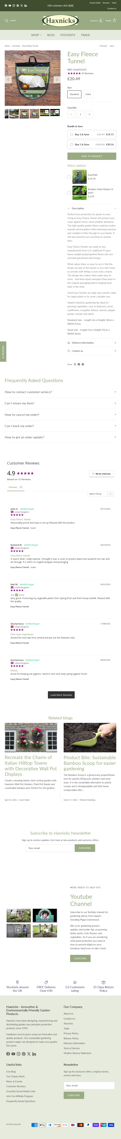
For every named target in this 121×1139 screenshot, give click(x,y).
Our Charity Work (15, 1076)
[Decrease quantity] (71, 114)
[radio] (91, 134)
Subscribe (85, 848)
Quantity (72, 107)
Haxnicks (17, 1124)
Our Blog (11, 1071)
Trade (114, 3)
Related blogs (60, 717)
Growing (16, 46)
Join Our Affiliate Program (19, 1096)
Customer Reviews (16, 1086)
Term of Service (72, 1048)
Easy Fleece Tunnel (30, 46)
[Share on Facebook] (79, 364)
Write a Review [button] (103, 473)
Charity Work (95, 3)
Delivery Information (74, 1043)
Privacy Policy (71, 1033)
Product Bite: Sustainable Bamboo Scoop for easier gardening (90, 763)
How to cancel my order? (22, 414)
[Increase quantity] (89, 114)
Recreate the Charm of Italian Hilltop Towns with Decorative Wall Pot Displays (31, 766)
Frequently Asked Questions (20, 1101)
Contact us (111, 8)
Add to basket (91, 156)
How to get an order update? (24, 437)
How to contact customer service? (28, 392)
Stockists (68, 1023)
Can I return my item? (19, 403)
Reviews (106, 3)
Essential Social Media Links (21, 1091)
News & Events (14, 1081)
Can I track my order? (19, 426)
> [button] (61, 694)
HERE (71, 5)
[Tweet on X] (75, 364)
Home (7, 46)
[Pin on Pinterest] (83, 364)
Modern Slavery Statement (77, 1053)
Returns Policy (71, 1038)
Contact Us (69, 1018)
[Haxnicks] (60, 20)
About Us (68, 1013)
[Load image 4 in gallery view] (32, 78)
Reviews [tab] (13, 487)
